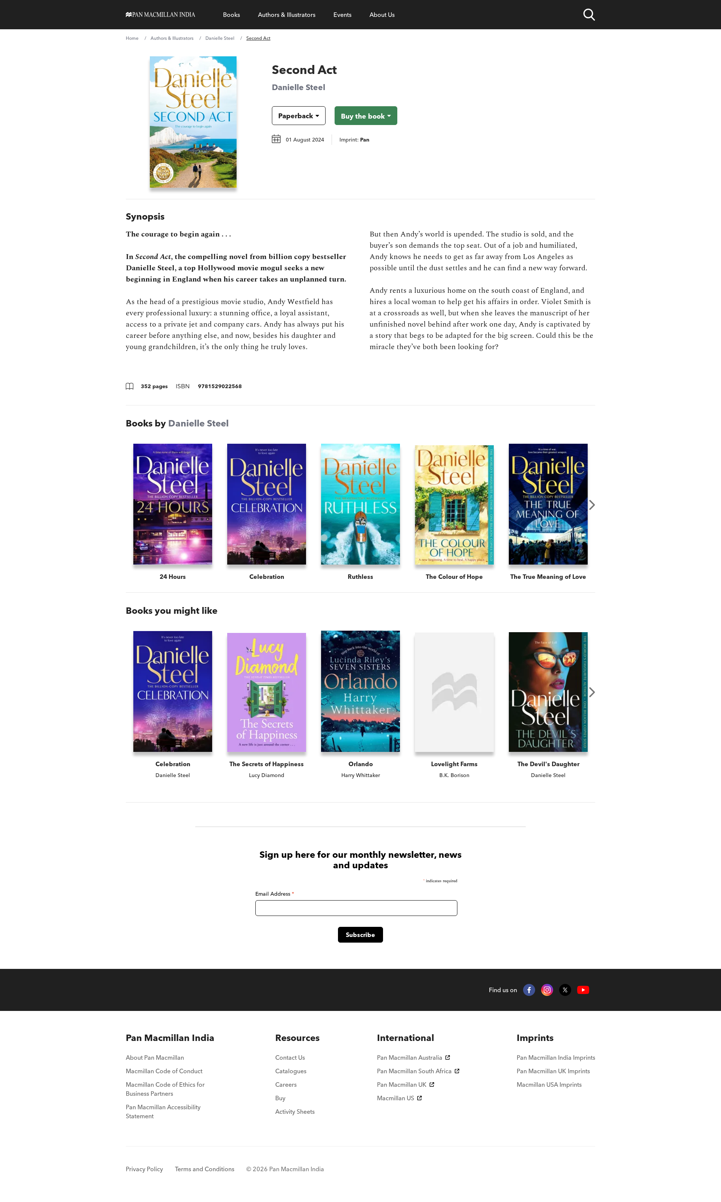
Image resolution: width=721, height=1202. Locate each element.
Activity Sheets (295, 1111)
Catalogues (290, 1071)
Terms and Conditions (204, 1169)
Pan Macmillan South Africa (414, 1071)
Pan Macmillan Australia (409, 1057)
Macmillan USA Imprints (549, 1084)
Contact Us (290, 1057)
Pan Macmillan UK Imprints (553, 1071)
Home (132, 38)
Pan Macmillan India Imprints (556, 1057)
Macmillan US (395, 1098)
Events (342, 14)
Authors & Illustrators (286, 14)
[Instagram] (547, 990)
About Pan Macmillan (155, 1057)
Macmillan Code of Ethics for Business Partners (165, 1089)
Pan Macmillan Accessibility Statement (163, 1111)
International (405, 1037)
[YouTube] (583, 990)
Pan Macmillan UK (402, 1084)
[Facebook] (529, 990)
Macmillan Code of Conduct (164, 1071)
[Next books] (592, 505)
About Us (382, 14)
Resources (297, 1037)
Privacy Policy (144, 1169)
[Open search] (589, 15)
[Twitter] (565, 990)
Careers (286, 1084)
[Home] (160, 14)
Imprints (535, 1037)
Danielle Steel (219, 38)
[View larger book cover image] (193, 122)
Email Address (274, 893)
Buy (280, 1098)
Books (231, 14)
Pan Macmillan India (170, 1037)
